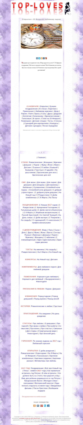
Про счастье (46, 328)
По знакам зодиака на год (46, 341)
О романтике (39, 187)
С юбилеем (49, 237)
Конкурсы (54, 123)
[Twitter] (39, 58)
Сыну (43, 114)
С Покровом (54, 217)
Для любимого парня (47, 267)
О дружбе (49, 170)
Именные (37, 235)
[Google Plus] (46, 58)
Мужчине (58, 162)
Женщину (39, 237)
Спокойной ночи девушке (40, 190)
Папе (30, 114)
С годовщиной (39, 220)
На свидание (45, 313)
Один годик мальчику (46, 240)
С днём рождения (46, 351)
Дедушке (58, 114)
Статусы (58, 121)
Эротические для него (46, 172)
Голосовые (26, 118)
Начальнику (38, 116)
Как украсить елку (51, 376)
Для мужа (41, 182)
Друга (30, 232)
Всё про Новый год (53, 368)
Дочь (24, 232)
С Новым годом (48, 205)
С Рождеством (43, 195)
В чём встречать (49, 373)
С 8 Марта (42, 197)
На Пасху (53, 197)
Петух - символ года (35, 371)
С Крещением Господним (46, 207)
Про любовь (38, 323)
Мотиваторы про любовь (45, 361)
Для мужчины (52, 185)
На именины (39, 249)
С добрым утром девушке (46, 192)
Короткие (52, 109)
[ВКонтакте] (37, 58)
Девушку (46, 235)
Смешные (57, 328)
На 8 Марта (42, 252)
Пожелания (26, 121)
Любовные (27, 187)
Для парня (51, 182)
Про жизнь (34, 328)
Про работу (52, 326)
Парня (54, 235)
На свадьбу (26, 220)
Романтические (36, 162)
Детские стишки (39, 121)
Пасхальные (42, 356)
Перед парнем (44, 296)
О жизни (36, 167)
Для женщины (39, 185)
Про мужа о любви (38, 326)
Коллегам (27, 116)
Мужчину (29, 237)
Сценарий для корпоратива (36, 123)
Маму (44, 230)
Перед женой (53, 299)
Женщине (48, 162)
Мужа (36, 232)
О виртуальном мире (47, 331)
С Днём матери (40, 217)
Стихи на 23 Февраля (50, 118)
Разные (28, 235)
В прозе (36, 118)
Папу (50, 230)
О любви (45, 167)
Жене (50, 165)
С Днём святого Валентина (50, 210)
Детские (27, 167)
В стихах (43, 109)
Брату (37, 114)
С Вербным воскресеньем (45, 212)
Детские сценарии (33, 126)
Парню (24, 114)
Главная (41, 157)
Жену (43, 232)
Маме (56, 165)
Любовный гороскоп (41, 343)
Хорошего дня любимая (47, 277)
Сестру (57, 232)
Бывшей (54, 167)
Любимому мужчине (44, 111)
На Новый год (55, 252)
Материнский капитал (44, 383)
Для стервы (32, 331)
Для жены (31, 182)
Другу (50, 114)
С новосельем (53, 220)
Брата (49, 232)
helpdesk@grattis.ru (46, 420)
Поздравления (37, 368)
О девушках (50, 323)
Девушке (27, 165)
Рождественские (29, 252)
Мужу (56, 111)
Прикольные (28, 111)
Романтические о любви (41, 306)
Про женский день (47, 333)
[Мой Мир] (44, 58)
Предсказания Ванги (33, 381)
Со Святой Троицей (48, 215)
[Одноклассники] (41, 58)
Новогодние (41, 281)
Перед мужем (40, 299)
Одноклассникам (52, 116)
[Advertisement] (41, 89)
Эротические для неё (41, 175)
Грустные (39, 170)
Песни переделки (50, 126)
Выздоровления (52, 279)
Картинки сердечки (43, 358)
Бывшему (29, 170)
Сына (56, 230)
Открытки (44, 106)
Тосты (50, 121)
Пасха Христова (40, 388)
